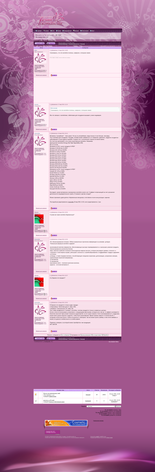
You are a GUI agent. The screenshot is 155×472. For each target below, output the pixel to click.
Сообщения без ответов (40, 40)
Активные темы (51, 40)
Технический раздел (74, 44)
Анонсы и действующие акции (56, 402)
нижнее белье (52, 396)
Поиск (59, 30)
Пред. (44, 37)
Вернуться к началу (41, 75)
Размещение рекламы (98, 420)
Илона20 (88, 394)
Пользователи (67, 30)
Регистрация (85, 30)
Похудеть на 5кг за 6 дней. (45, 35)
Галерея (39, 30)
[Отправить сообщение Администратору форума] (39, 1)
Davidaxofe (88, 401)
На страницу (39, 37)
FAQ (53, 30)
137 (44, 231)
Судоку (47, 30)
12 (44, 124)
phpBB (97, 436)
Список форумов (62, 44)
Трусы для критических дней (51, 393)
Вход (92, 30)
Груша (114, 395)
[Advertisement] (77, 90)
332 (44, 230)
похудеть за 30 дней (48, 400)
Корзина (82, 44)
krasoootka (71, 202)
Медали (76, 30)
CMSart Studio (109, 437)
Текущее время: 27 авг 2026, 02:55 (66, 42)
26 (44, 70)
